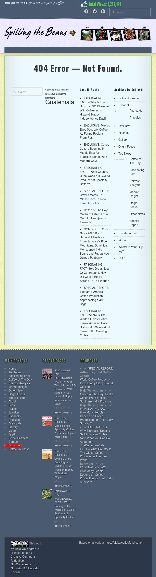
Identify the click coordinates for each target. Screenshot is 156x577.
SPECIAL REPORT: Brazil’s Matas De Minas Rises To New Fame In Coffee (94, 197)
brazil (57, 89)
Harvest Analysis (135, 183)
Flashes (123, 133)
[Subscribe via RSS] (103, 11)
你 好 (121, 258)
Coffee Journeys (128, 98)
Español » (15, 416)
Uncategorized (127, 233)
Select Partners (18, 438)
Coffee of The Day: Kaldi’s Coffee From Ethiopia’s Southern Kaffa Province (96, 397)
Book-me (14, 445)
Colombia (49, 89)
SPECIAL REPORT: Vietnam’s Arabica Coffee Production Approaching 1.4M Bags (94, 296)
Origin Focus (126, 146)
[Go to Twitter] (95, 11)
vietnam (65, 89)
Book (12, 405)
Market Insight (134, 194)
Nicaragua (50, 93)
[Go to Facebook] (86, 11)
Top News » (16, 372)
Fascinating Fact (19, 376)
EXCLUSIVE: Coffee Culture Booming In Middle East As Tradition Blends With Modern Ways (94, 152)
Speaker (14, 412)
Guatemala (59, 101)
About (12, 401)
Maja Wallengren (25, 549)
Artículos (135, 117)
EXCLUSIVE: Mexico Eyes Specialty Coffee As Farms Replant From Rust (95, 131)
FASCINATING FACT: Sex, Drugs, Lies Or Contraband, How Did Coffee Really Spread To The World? (94, 272)
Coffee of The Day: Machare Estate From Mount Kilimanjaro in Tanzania (94, 216)
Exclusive (124, 126)
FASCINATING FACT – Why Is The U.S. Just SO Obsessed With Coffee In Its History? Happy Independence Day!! (95, 108)
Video (122, 240)
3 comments (65, 412)
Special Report (134, 223)
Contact (13, 442)
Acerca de (136, 110)
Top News (124, 153)
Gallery (123, 139)
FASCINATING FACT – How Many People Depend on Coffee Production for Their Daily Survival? (96, 416)
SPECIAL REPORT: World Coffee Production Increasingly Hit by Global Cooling (96, 377)
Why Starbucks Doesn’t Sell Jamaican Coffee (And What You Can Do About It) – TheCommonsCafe (95, 438)
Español (123, 105)
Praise (13, 409)
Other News (137, 214)
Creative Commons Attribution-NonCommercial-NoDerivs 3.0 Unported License (25, 564)
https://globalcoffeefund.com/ (123, 542)
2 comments (65, 445)
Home (12, 368)
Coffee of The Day (135, 161)
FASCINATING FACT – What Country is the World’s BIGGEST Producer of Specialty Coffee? (95, 176)
